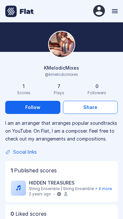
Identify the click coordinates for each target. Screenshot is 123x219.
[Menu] (114, 11)
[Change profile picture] (61, 45)
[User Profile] (99, 11)
